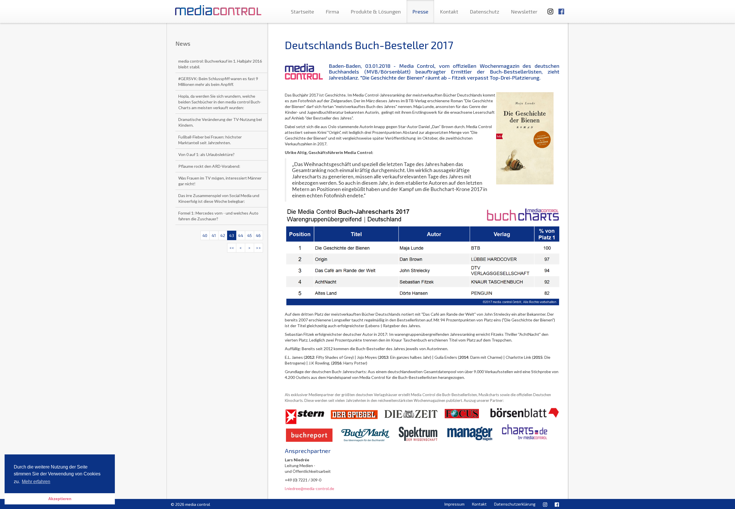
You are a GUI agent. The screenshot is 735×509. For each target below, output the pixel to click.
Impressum (454, 504)
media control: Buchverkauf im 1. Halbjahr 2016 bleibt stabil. (220, 64)
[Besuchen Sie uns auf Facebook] (561, 8)
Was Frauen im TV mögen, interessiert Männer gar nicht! (220, 181)
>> (258, 247)
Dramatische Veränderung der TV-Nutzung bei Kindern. (220, 122)
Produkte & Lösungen (376, 11)
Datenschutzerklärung (514, 504)
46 (258, 235)
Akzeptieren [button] (59, 498)
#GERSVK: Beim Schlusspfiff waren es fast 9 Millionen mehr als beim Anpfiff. (218, 81)
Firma (332, 11)
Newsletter (524, 11)
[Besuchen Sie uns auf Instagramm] (548, 8)
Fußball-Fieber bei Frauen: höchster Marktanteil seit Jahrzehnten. (210, 139)
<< (231, 247)
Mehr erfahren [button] (36, 481)
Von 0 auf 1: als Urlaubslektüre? (206, 154)
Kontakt (449, 11)
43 (231, 235)
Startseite (302, 11)
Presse (420, 11)
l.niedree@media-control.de (309, 488)
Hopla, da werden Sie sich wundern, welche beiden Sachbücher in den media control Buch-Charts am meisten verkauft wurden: (219, 102)
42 (222, 235)
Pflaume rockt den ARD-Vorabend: (209, 166)
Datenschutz (484, 11)
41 (214, 235)
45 (249, 235)
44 (240, 235)
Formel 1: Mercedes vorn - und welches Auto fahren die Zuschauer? (218, 216)
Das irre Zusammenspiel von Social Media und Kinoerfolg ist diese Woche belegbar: (218, 198)
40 (204, 235)
